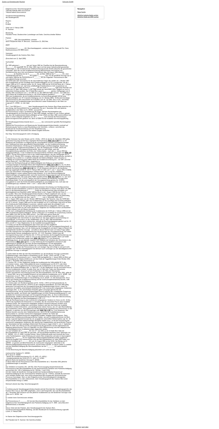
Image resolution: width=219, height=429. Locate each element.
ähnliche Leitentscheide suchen (87, 15)
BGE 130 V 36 (28, 168)
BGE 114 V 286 (52, 165)
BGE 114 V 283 (53, 177)
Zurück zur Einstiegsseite (10, 2)
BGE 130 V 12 (21, 242)
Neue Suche (81, 12)
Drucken (22, 2)
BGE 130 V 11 (39, 238)
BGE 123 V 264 (53, 141)
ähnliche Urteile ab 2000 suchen (88, 17)
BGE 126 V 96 (45, 310)
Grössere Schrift (68, 2)
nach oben (85, 427)
